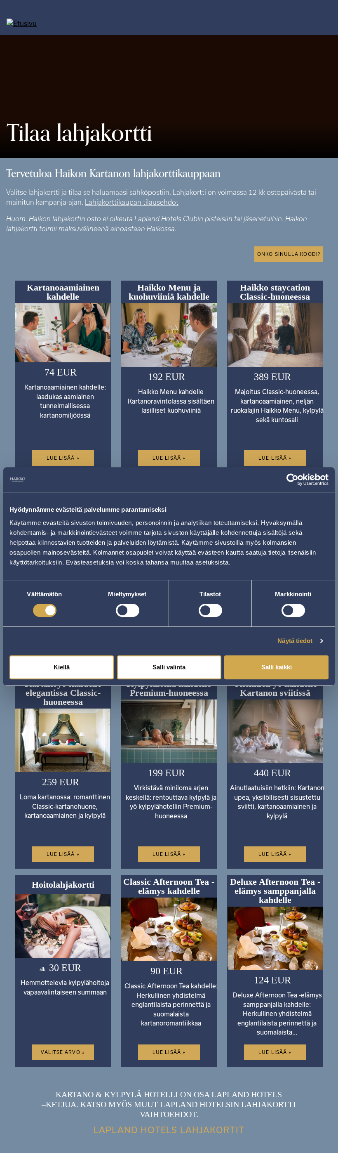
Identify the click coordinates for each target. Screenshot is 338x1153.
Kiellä (62, 667)
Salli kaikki (276, 667)
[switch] (127, 610)
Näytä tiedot (294, 640)
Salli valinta (169, 667)
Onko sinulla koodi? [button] (288, 254)
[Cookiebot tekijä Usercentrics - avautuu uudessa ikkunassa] (292, 479)
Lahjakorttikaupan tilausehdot (131, 202)
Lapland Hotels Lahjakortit (169, 1130)
